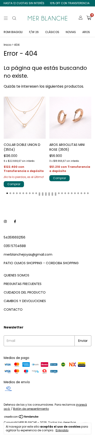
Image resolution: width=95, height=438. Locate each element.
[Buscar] (14, 18)
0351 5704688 (15, 246)
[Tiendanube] (21, 418)
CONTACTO (13, 309)
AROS (86, 32)
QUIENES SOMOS (16, 275)
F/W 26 (34, 32)
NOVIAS (71, 32)
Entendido (62, 430)
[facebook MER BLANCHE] (15, 221)
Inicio (7, 45)
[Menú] (6, 18)
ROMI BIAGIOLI (13, 32)
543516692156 (14, 237)
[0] (88, 18)
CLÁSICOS (52, 32)
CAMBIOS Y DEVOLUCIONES (25, 301)
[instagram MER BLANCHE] (5, 221)
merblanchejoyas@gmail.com (28, 254)
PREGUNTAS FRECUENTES (23, 284)
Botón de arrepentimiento (31, 409)
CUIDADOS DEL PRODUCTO (25, 292)
